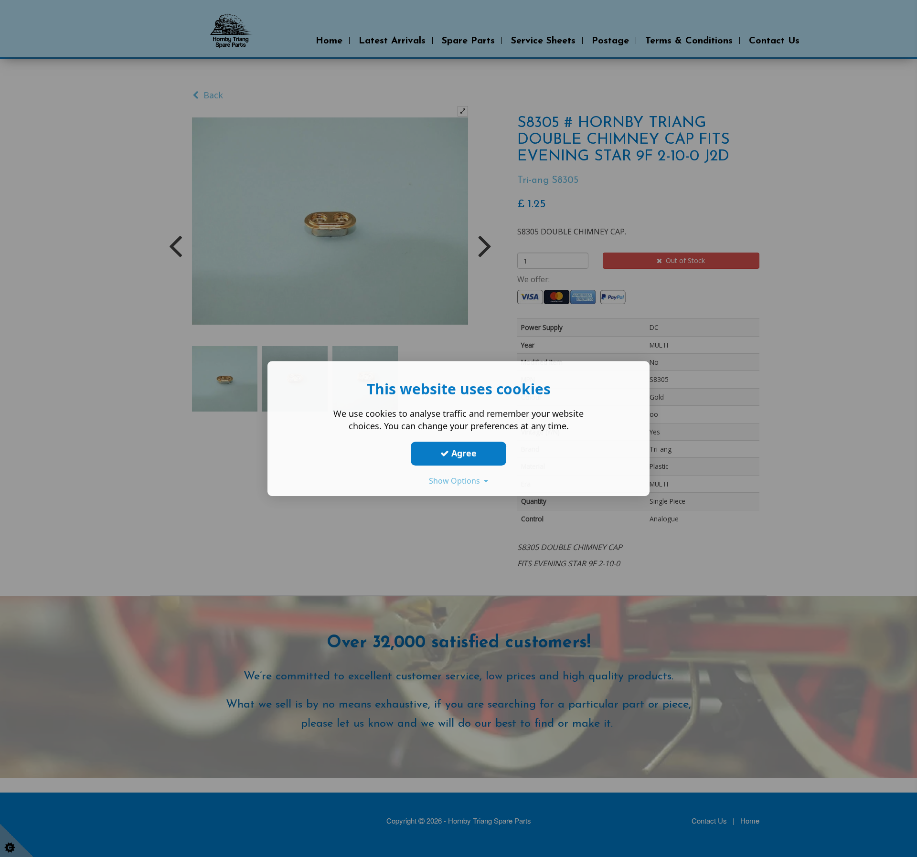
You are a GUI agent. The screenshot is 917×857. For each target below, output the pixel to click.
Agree (463, 453)
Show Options (456, 481)
